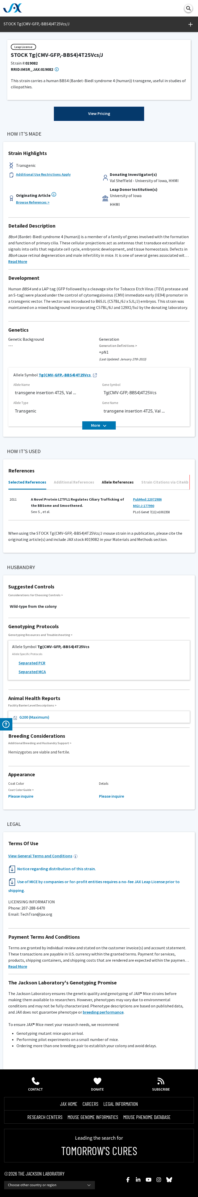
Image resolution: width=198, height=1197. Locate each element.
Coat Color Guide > (21, 790)
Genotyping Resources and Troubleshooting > (40, 635)
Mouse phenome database (147, 1117)
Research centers (44, 1117)
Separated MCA (32, 671)
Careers (90, 1104)
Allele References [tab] (118, 482)
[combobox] (49, 1185)
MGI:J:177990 (143, 505)
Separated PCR (32, 662)
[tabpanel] (99, 507)
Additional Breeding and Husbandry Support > (39, 743)
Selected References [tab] (27, 482)
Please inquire (20, 796)
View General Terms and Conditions (40, 855)
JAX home (68, 1104)
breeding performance (103, 1012)
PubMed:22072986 (147, 499)
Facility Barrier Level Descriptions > (32, 705)
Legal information (120, 1104)
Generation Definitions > (118, 346)
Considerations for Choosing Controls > (35, 595)
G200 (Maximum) (34, 717)
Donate (97, 1089)
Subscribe (161, 1089)
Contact (35, 1089)
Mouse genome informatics (93, 1117)
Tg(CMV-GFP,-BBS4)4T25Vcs (65, 374)
